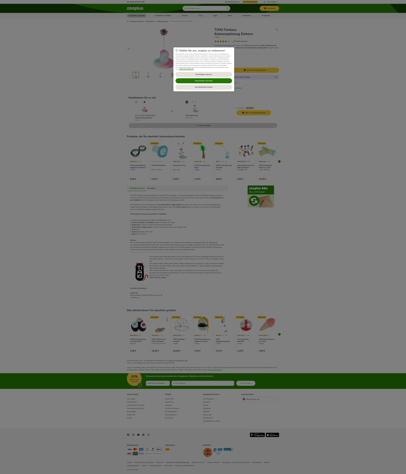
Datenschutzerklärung (186, 69)
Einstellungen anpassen (204, 74)
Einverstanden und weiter (204, 81)
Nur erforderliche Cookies (204, 87)
